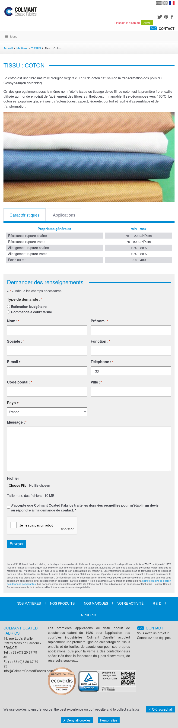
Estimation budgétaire (29, 306)
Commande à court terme (31, 312)
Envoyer (16, 543)
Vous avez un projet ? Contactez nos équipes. (154, 633)
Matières (21, 48)
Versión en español (159, 3)
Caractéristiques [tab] (25, 215)
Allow (146, 23)
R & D (157, 603)
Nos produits (62, 603)
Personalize (108, 720)
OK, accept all (161, 709)
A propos (89, 615)
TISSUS (36, 48)
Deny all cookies (78, 720)
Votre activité (130, 603)
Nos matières (29, 603)
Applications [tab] (64, 215)
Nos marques (96, 603)
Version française (172, 3)
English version (165, 3)
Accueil (8, 48)
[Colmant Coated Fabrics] (20, 12)
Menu (13, 36)
